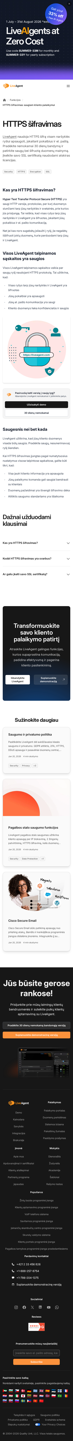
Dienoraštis (54, 1156)
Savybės (18, 1126)
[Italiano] (17, 1395)
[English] (41, 1390)
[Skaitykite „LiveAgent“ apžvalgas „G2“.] (36, 1327)
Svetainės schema (55, 1419)
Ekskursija (18, 1140)
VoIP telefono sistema (37, 1214)
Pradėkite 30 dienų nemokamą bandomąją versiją (37, 1025)
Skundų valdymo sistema (36, 1234)
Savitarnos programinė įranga (36, 1221)
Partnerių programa (18, 1177)
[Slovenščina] (17, 1400)
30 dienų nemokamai (36, 412)
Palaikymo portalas (54, 1110)
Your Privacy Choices (53, 1424)
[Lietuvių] (29, 1395)
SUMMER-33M (28, 50)
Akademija (54, 1170)
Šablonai (54, 1177)
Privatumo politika (18, 1419)
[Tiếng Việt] (35, 1400)
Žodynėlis (54, 1163)
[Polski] (54, 1395)
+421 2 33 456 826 (28, 1264)
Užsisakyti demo (36, 404)
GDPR (36, 1419)
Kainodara (18, 1119)
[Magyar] (11, 1395)
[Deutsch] (29, 1390)
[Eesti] (54, 1390)
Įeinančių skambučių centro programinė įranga (36, 1228)
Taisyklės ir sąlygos (24, 1415)
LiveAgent (10, 136)
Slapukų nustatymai (19, 1424)
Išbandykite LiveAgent (17, 679)
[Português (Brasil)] (60, 1395)
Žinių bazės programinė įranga (36, 1200)
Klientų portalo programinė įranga (36, 1241)
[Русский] (5, 1400)
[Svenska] (23, 1400)
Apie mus (18, 1156)
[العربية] (5, 1390)
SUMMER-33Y (15, 54)
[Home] (4, 100)
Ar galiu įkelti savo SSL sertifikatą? (25, 574)
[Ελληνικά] (35, 1390)
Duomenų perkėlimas (54, 1117)
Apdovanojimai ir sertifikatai (18, 1163)
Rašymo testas (54, 1184)
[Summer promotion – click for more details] (36, 40)
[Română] (66, 1395)
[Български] (11, 1390)
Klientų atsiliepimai (18, 1170)
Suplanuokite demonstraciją (48, 679)
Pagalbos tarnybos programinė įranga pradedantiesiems (36, 1248)
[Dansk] (23, 1390)
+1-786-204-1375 (27, 1277)
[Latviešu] (35, 1395)
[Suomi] (60, 1390)
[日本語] (23, 1395)
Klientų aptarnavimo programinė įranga (36, 1207)
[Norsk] (47, 1395)
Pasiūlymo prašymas (54, 1138)
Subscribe (36, 1361)
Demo (18, 1112)
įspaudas (19, 1184)
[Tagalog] (29, 1400)
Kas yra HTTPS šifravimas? (20, 543)
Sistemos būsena (54, 1124)
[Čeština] (17, 1390)
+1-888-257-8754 (27, 1271)
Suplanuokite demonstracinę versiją (36, 1034)
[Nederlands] (41, 1395)
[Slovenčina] (11, 1400)
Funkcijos (15, 99)
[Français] (66, 1390)
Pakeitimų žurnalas (54, 1131)
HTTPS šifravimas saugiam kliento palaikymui (29, 105)
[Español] (47, 1390)
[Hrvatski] (5, 1395)
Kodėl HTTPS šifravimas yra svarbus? (27, 558)
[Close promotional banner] (69, 3)
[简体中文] (41, 1400)
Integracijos (18, 1133)
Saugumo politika (50, 1415)
